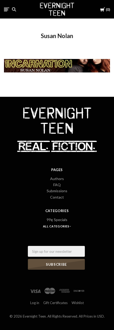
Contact (57, 197)
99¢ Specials (57, 219)
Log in (34, 303)
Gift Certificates (55, 303)
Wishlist (78, 303)
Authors (57, 178)
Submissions (57, 191)
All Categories (56, 226)
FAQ (57, 184)
